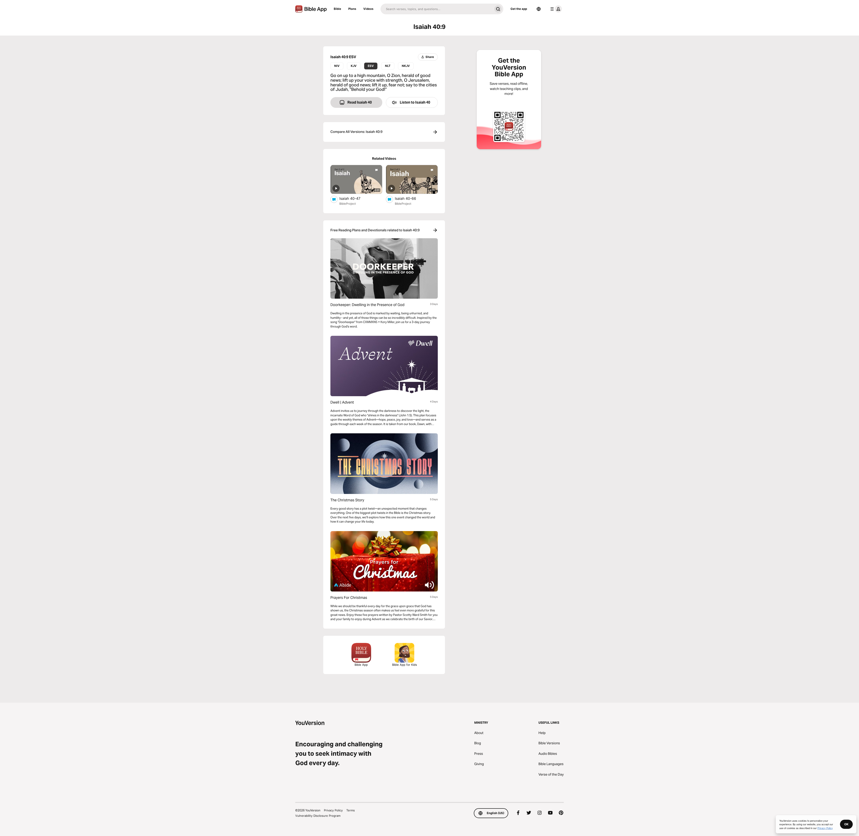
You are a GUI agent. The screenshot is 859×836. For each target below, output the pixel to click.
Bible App (361, 664)
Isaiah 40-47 (354, 198)
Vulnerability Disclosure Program (317, 815)
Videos (368, 9)
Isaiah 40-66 (410, 198)
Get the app (518, 9)
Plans (352, 9)
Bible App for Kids (404, 664)
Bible (337, 9)
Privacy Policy (333, 810)
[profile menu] (555, 8)
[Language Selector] (538, 8)
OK (846, 824)
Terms (350, 810)
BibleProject (347, 203)
